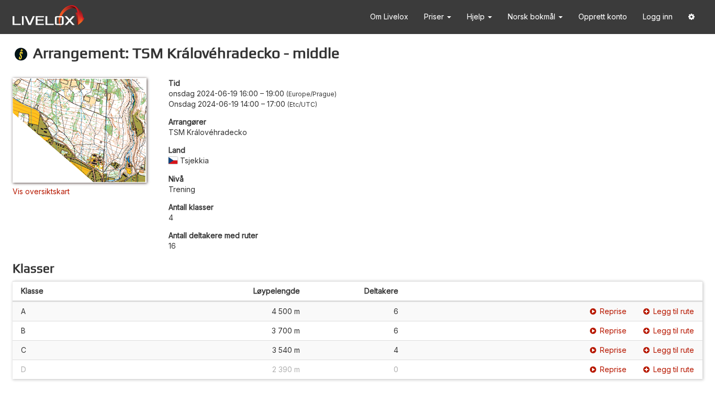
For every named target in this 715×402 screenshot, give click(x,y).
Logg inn (658, 16)
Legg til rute (673, 311)
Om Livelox (389, 16)
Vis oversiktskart (41, 191)
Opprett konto (602, 16)
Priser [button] (435, 16)
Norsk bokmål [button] (532, 16)
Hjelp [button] (477, 16)
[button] (691, 17)
